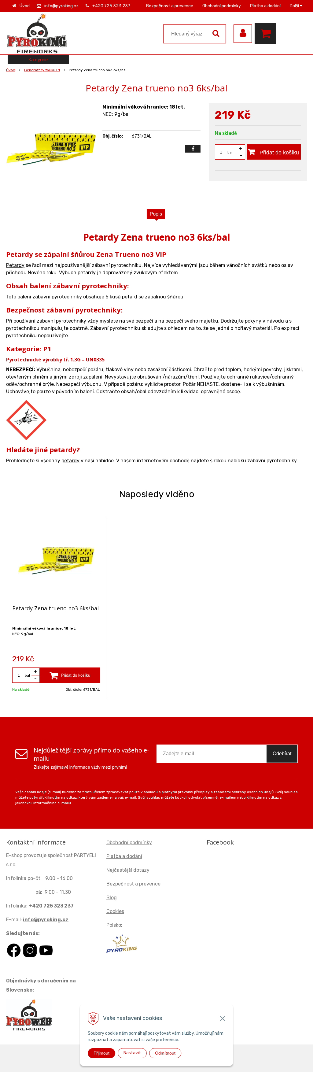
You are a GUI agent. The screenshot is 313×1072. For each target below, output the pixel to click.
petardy (70, 461)
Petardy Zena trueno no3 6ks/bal (55, 608)
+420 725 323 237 (111, 6)
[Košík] (267, 33)
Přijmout (101, 1053)
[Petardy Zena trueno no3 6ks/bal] (51, 149)
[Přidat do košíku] (70, 675)
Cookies (115, 911)
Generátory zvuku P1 (42, 70)
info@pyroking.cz (61, 6)
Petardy (15, 265)
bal (230, 152)
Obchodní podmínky (221, 6)
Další (295, 6)
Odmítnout (165, 1053)
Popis (156, 214)
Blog (111, 897)
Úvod (25, 6)
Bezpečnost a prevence (169, 6)
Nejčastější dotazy (127, 870)
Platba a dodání (265, 6)
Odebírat (282, 753)
